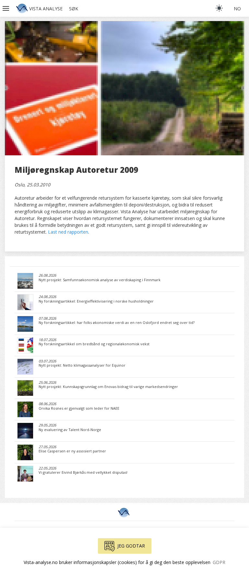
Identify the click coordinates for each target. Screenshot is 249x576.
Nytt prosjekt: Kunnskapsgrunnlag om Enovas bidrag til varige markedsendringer (108, 387)
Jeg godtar (131, 546)
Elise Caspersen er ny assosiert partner (72, 451)
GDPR (219, 562)
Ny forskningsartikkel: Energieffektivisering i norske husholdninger (96, 301)
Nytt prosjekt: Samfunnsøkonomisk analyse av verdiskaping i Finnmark (99, 280)
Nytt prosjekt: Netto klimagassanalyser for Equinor (82, 365)
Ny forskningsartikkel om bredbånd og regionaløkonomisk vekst (94, 344)
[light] (219, 8)
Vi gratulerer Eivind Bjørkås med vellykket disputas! (83, 472)
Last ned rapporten (68, 232)
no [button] (237, 9)
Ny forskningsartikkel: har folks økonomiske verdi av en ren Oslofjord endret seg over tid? (117, 323)
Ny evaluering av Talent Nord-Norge (70, 430)
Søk (73, 9)
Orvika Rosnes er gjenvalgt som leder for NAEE (79, 408)
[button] (6, 8)
